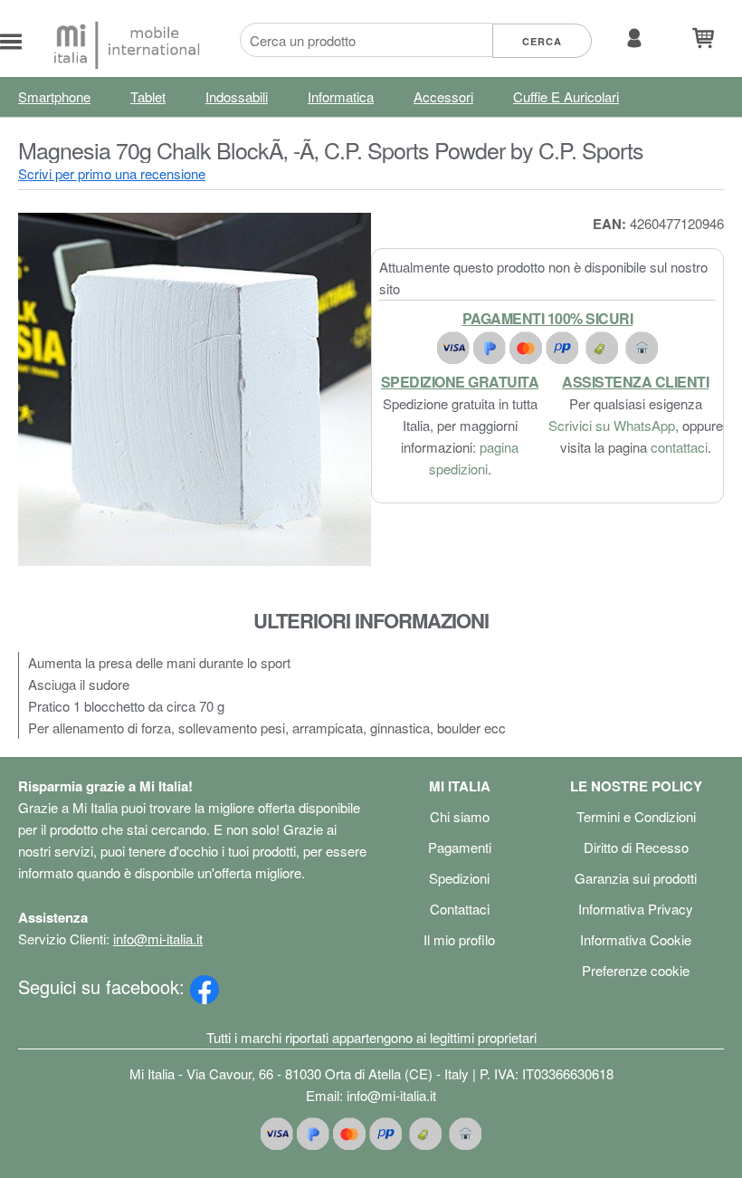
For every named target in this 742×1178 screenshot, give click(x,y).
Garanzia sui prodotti (636, 877)
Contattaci (460, 908)
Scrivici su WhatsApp (611, 425)
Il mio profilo (459, 939)
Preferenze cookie (636, 970)
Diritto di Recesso (636, 847)
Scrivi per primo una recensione (111, 173)
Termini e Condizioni (636, 816)
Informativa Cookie (635, 939)
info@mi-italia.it (158, 938)
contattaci (679, 446)
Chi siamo (460, 816)
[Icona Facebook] (204, 986)
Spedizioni (459, 877)
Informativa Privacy (635, 908)
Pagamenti (459, 847)
